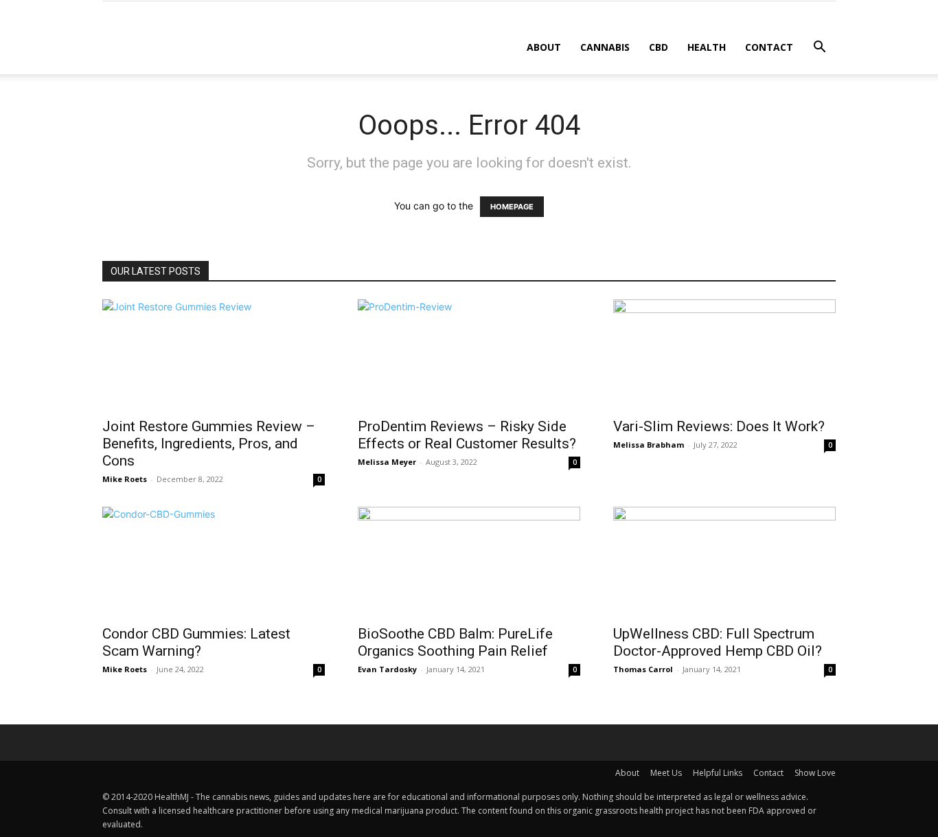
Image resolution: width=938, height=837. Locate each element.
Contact (769, 47)
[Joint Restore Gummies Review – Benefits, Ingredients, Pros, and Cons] (213, 354)
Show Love (815, 773)
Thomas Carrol (643, 669)
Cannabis (605, 47)
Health (706, 47)
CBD (658, 47)
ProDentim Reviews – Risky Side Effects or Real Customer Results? (467, 435)
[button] (819, 48)
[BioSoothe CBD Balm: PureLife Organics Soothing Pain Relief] (469, 562)
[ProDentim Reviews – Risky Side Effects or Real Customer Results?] (469, 354)
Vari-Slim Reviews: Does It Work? (719, 426)
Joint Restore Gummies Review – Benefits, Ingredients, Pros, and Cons (208, 443)
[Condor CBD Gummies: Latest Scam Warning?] (213, 562)
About (544, 47)
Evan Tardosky (387, 669)
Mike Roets (124, 479)
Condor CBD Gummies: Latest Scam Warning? (196, 642)
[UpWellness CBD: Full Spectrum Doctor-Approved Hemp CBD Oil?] (724, 562)
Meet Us (666, 773)
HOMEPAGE (512, 206)
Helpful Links (717, 773)
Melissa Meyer (387, 462)
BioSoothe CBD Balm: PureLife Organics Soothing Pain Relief (455, 642)
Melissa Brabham (648, 444)
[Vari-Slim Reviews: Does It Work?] (724, 354)
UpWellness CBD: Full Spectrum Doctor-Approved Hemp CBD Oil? (717, 642)
